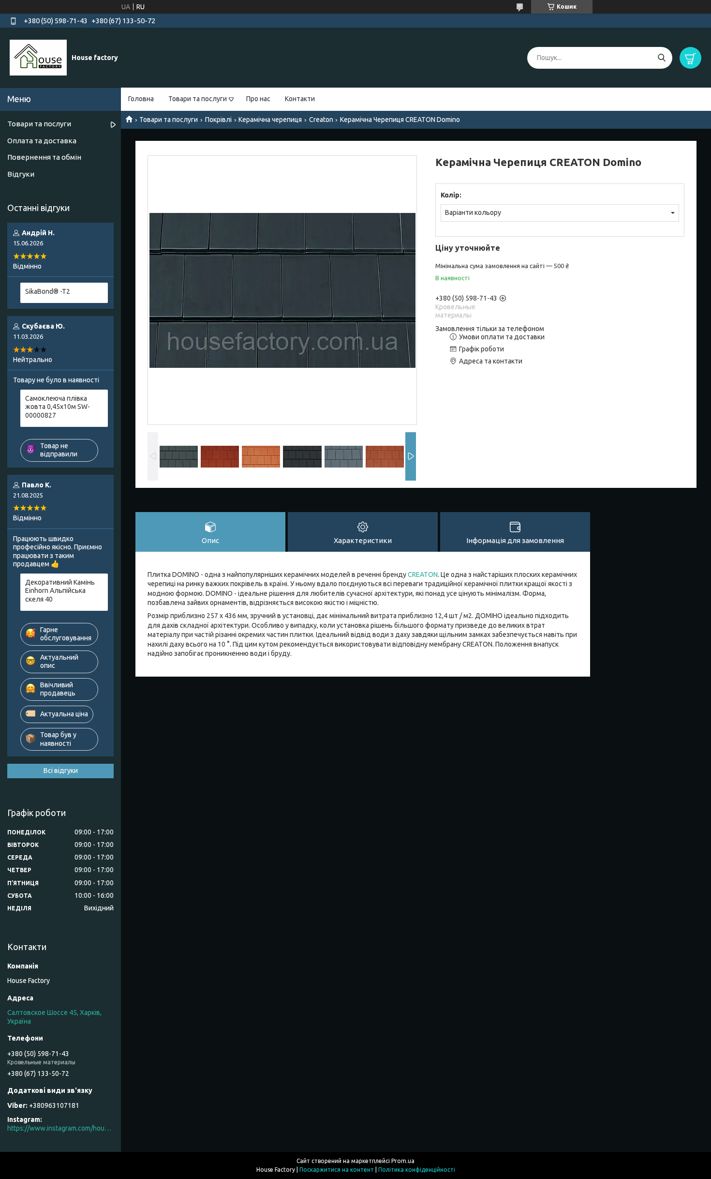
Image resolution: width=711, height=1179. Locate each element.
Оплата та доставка (41, 140)
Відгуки (20, 174)
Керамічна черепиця (270, 119)
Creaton (321, 119)
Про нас (258, 99)
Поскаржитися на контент (336, 1169)
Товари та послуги (197, 99)
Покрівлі (218, 119)
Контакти (300, 99)
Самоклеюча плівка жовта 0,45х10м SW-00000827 (57, 406)
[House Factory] (38, 57)
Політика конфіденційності (416, 1169)
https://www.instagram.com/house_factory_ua (60, 1128)
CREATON (423, 574)
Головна (141, 99)
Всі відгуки (61, 770)
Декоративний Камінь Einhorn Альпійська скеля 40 (60, 590)
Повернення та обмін (44, 157)
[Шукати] (661, 58)
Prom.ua (403, 1161)
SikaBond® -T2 (47, 291)
